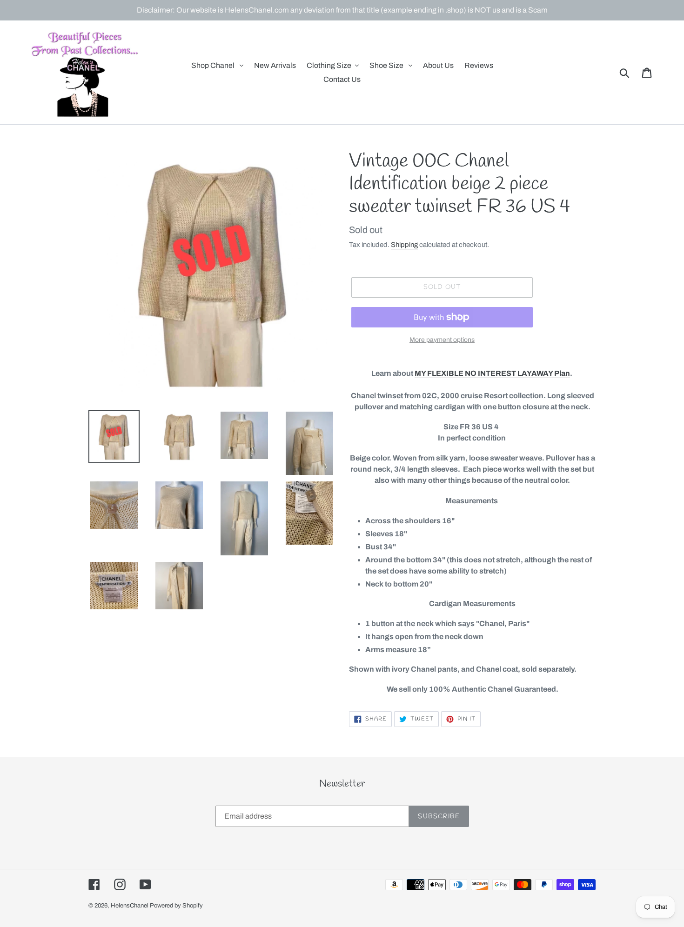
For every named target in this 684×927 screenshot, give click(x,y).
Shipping (404, 244)
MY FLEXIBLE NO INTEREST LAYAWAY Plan (492, 373)
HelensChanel (129, 905)
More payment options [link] (442, 339)
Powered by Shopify (176, 905)
